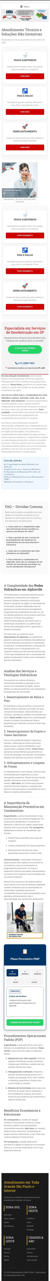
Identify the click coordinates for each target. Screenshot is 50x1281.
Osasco (30, 1252)
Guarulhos (31, 1249)
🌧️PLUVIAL (34, 981)
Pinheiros (31, 1218)
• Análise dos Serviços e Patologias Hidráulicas (22, 469)
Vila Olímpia (9, 1226)
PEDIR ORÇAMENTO (25, 235)
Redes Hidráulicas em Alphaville (23, 587)
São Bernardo (32, 1256)
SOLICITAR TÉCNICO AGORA (26, 349)
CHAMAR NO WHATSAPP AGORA (25, 1022)
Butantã (30, 1226)
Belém (6, 1260)
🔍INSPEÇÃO (37, 973)
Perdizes (30, 1229)
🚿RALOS (15, 981)
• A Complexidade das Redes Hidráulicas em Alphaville (21, 465)
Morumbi (8, 1215)
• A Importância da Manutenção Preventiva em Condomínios (22, 472)
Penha (6, 1256)
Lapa (29, 1222)
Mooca (6, 1252)
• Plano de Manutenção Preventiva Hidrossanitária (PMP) (24, 478)
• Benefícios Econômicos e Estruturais (18, 481)
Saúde (6, 1222)
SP (39, 368)
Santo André (32, 1260)
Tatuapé (7, 1249)
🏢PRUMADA (25, 973)
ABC (43, 368)
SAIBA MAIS (25, 76)
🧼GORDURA (12, 973)
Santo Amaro (9, 1218)
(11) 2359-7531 (26, 363)
